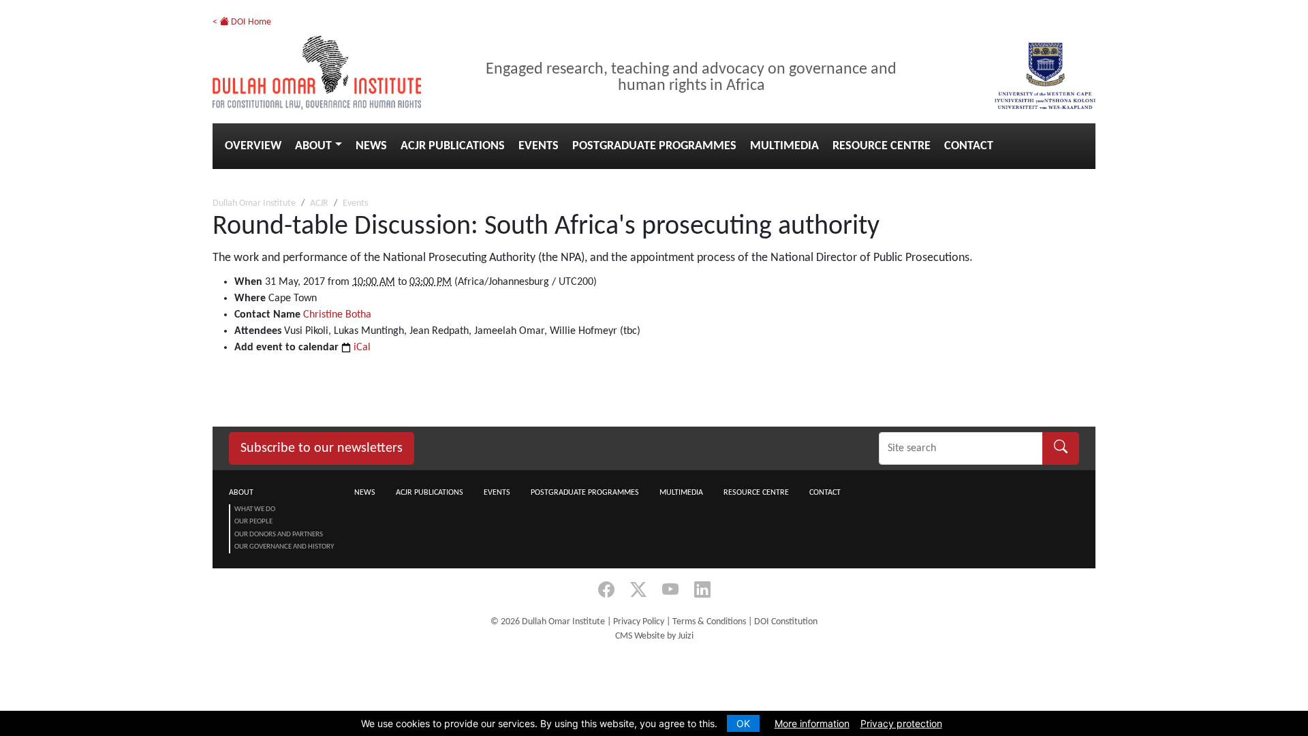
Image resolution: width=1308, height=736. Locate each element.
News (371, 146)
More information (812, 723)
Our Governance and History (284, 547)
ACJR (319, 203)
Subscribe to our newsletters (321, 448)
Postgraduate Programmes (654, 146)
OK (743, 723)
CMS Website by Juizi (654, 636)
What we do (254, 509)
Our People (253, 521)
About (313, 146)
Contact (968, 146)
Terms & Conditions (709, 622)
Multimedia (784, 146)
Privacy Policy (638, 622)
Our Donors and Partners (278, 534)
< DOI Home (242, 22)
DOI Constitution (786, 622)
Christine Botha (337, 314)
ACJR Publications (453, 146)
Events (538, 146)
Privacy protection (901, 723)
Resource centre (881, 146)
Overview (253, 146)
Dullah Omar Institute (254, 203)
